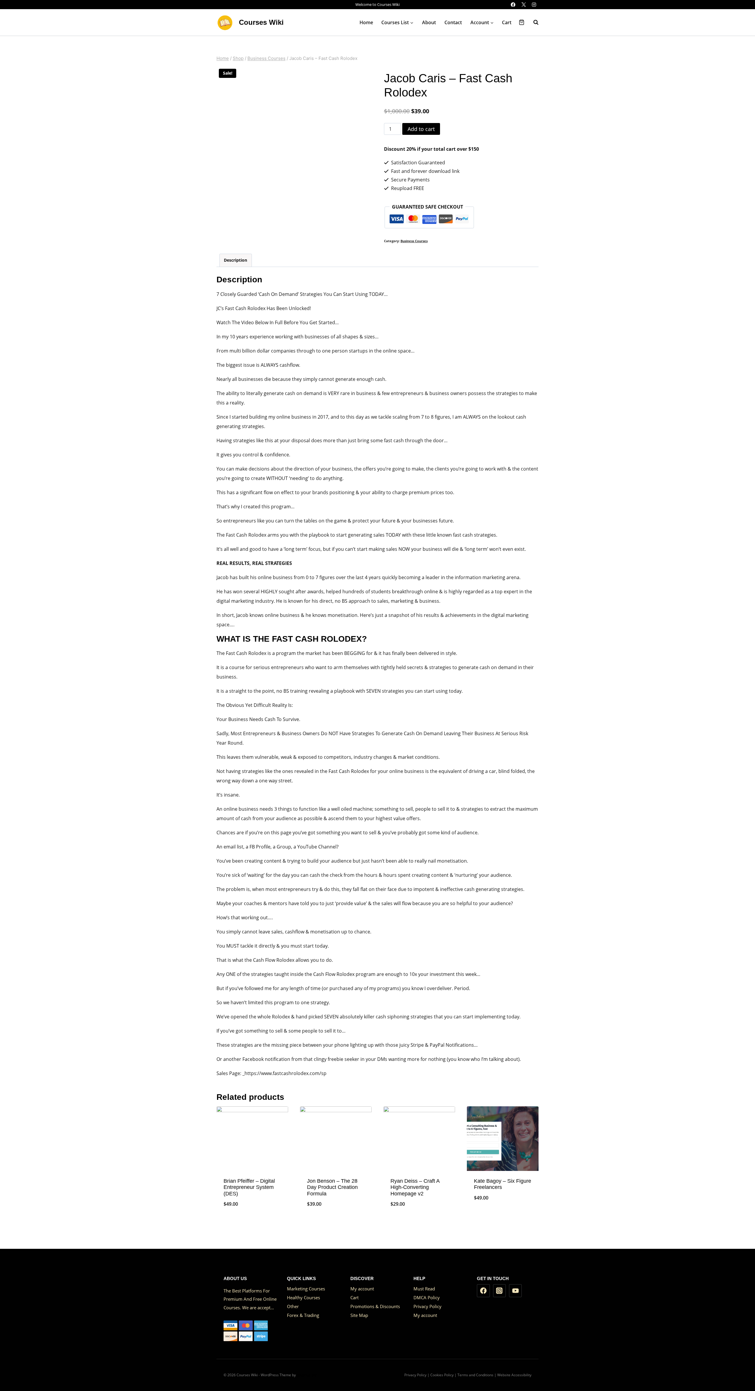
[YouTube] (515, 1290)
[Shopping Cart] (521, 22)
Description (235, 260)
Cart (506, 22)
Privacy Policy (427, 1306)
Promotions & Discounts (375, 1306)
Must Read (424, 1289)
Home (366, 22)
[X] (523, 4)
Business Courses (414, 241)
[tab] (235, 260)
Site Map (359, 1315)
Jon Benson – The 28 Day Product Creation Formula (332, 1187)
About (429, 22)
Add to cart (421, 128)
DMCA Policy (426, 1297)
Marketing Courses (306, 1289)
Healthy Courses (303, 1297)
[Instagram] (534, 4)
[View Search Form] (533, 22)
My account (362, 1289)
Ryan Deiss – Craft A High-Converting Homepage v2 (414, 1187)
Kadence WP (307, 1374)
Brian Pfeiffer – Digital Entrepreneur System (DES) (249, 1187)
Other (293, 1306)
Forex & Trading (303, 1315)
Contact (453, 22)
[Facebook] (513, 4)
